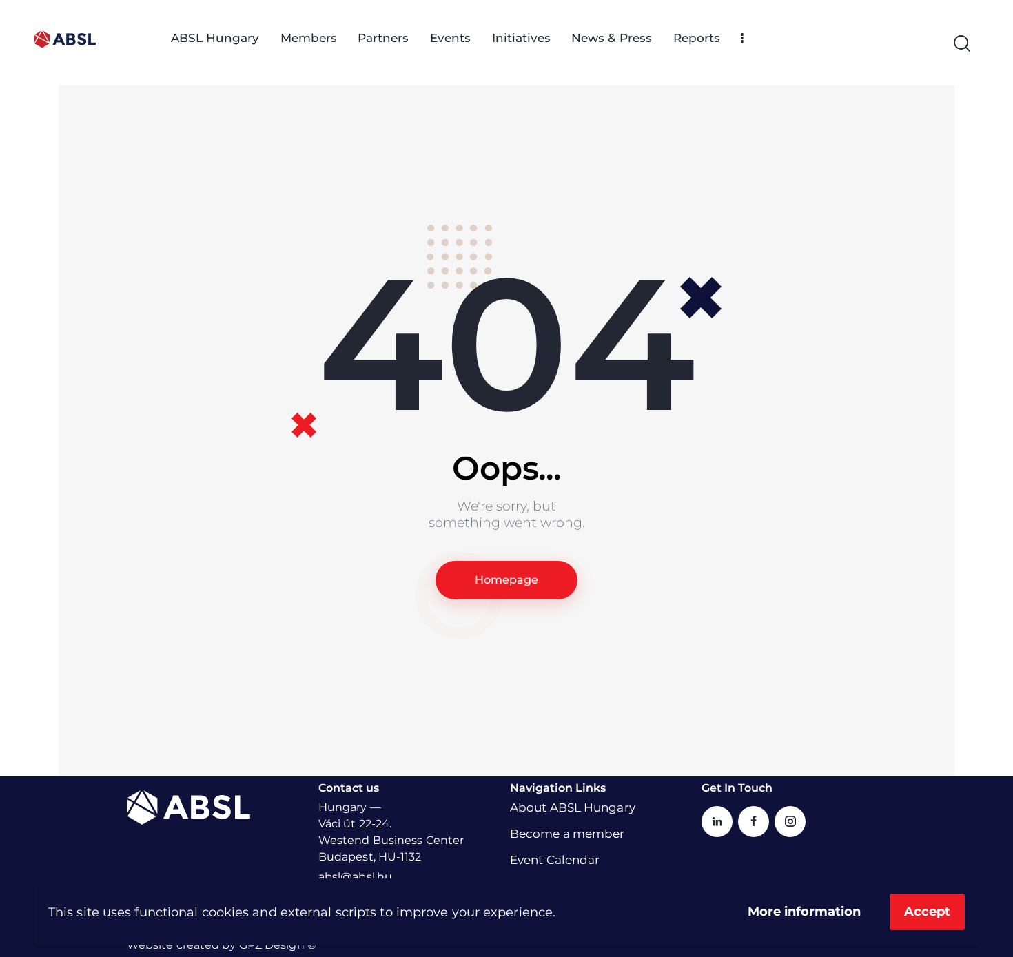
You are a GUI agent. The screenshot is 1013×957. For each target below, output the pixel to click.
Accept (927, 911)
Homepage (506, 579)
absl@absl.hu (355, 876)
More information (804, 911)
